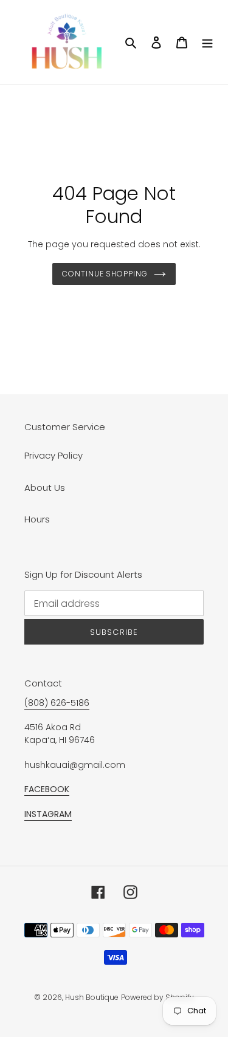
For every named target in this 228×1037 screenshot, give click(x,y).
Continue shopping (105, 274)
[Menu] (207, 42)
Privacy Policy (53, 455)
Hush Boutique (92, 997)
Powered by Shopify (157, 997)
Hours (37, 519)
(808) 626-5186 (56, 703)
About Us (44, 487)
